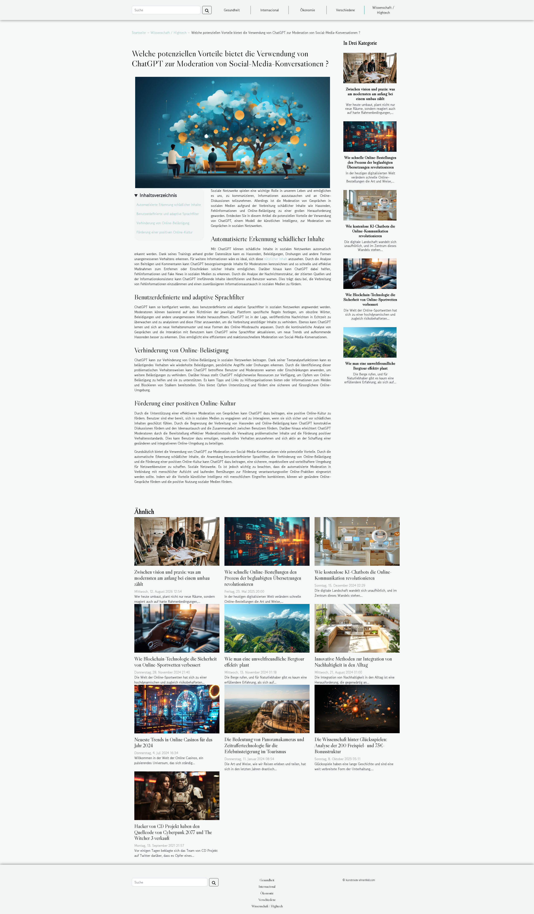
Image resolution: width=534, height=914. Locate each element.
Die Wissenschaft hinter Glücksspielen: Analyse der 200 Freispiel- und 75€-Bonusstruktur (351, 745)
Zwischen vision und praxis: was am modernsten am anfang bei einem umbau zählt (370, 93)
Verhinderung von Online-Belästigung (162, 222)
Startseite (139, 32)
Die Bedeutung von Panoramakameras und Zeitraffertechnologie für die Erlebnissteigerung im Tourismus (264, 745)
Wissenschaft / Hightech (383, 10)
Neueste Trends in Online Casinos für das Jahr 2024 (173, 743)
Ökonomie (307, 10)
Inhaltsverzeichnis (158, 195)
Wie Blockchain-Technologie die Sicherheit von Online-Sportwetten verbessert (370, 299)
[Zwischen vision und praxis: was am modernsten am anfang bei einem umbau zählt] (370, 68)
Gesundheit (232, 10)
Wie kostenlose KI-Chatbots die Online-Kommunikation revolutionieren (370, 231)
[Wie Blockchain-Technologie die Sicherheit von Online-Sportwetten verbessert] (370, 273)
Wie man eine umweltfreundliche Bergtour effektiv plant (370, 366)
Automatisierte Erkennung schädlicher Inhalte (168, 204)
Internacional (269, 10)
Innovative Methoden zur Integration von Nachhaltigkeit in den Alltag (353, 662)
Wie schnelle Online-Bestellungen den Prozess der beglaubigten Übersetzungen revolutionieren (370, 162)
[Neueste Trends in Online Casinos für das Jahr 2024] (176, 708)
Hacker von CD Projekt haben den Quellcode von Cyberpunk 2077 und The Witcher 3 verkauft (173, 832)
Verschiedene (345, 10)
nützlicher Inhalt (275, 258)
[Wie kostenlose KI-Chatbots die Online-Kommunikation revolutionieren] (370, 205)
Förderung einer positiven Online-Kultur (164, 232)
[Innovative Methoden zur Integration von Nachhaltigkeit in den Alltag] (357, 627)
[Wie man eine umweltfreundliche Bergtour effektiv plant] (370, 342)
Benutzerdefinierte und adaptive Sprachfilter (167, 213)
